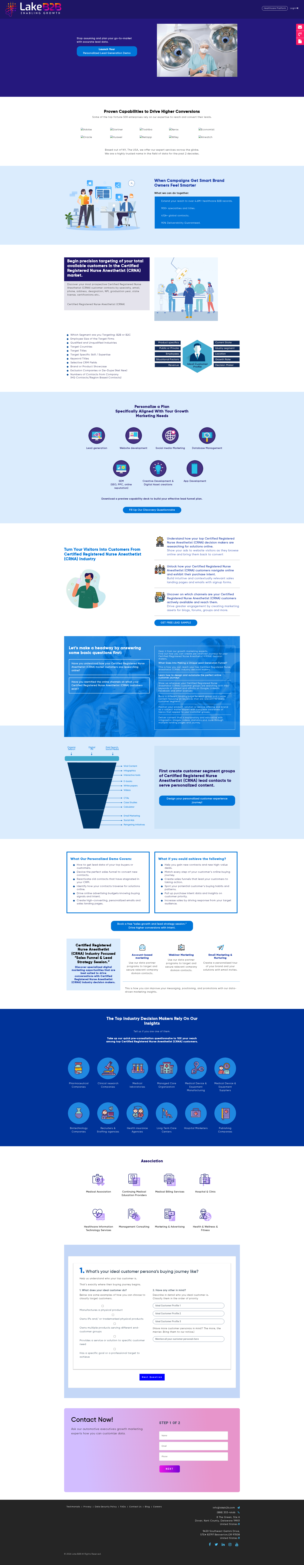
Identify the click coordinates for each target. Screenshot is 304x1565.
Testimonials (73, 1507)
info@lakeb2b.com (224, 1508)
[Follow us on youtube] (237, 1544)
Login (293, 8)
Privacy (87, 1507)
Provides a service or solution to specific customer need (112, 1342)
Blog (147, 1507)
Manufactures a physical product (101, 1310)
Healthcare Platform (275, 8)
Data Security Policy (106, 1507)
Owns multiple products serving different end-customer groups (109, 1330)
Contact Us (135, 1507)
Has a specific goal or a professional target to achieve (110, 1355)
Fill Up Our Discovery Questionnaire (152, 510)
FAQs (123, 1507)
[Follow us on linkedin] (223, 1544)
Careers (157, 1507)
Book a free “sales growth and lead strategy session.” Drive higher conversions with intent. (152, 926)
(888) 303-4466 (226, 1512)
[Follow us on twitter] (216, 1544)
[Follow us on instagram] (230, 1544)
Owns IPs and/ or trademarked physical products (111, 1319)
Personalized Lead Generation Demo (107, 51)
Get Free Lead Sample (176, 623)
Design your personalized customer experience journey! (197, 800)
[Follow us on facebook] (209, 1544)
